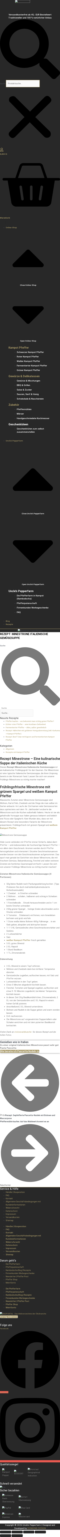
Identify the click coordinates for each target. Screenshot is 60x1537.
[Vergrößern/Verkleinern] (5, 1532)
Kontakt (9, 1198)
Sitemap (9, 1220)
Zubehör (14, 404)
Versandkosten (13, 1217)
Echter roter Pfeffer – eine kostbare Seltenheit (26, 724)
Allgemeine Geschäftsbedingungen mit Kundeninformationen (23, 1203)
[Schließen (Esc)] (40, 1532)
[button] (30, 49)
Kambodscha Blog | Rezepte (18, 1270)
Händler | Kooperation (15, 1192)
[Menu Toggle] (6, 222)
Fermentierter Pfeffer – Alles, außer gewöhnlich (26, 727)
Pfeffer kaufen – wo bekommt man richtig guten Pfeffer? (30, 721)
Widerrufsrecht (12, 1208)
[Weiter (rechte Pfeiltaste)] (17, 1535)
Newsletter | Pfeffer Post (17, 1276)
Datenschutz (12, 1211)
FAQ (7, 1195)
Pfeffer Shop (11, 1279)
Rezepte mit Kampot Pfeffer (18, 752)
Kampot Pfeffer (19, 347)
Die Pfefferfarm (13, 1264)
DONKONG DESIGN (36, 1528)
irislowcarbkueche (23, 1032)
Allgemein (10, 749)
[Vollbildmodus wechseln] (17, 1532)
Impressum (11, 1214)
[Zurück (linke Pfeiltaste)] (5, 1535)
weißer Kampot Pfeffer (18, 940)
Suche (2, 83)
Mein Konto (11, 1283)
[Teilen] (28, 1532)
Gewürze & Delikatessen (24, 376)
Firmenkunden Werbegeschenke (20, 1273)
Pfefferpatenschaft (15, 1267)
